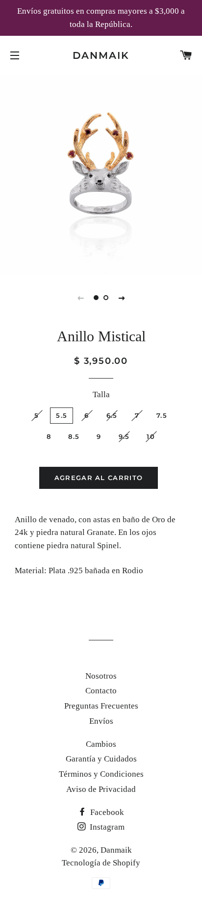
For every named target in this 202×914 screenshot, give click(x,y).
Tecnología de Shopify (101, 862)
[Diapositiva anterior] (80, 297)
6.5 (112, 415)
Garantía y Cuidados (101, 758)
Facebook (106, 812)
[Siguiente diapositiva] (121, 297)
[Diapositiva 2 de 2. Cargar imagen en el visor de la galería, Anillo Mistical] (106, 298)
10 (151, 436)
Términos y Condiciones (101, 774)
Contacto (101, 690)
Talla (101, 394)
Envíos (101, 721)
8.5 (73, 436)
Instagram (106, 827)
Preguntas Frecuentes (101, 706)
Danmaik (101, 55)
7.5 (161, 415)
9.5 (124, 436)
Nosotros (101, 676)
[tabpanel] (101, 174)
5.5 (61, 415)
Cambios (101, 744)
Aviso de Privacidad (101, 789)
